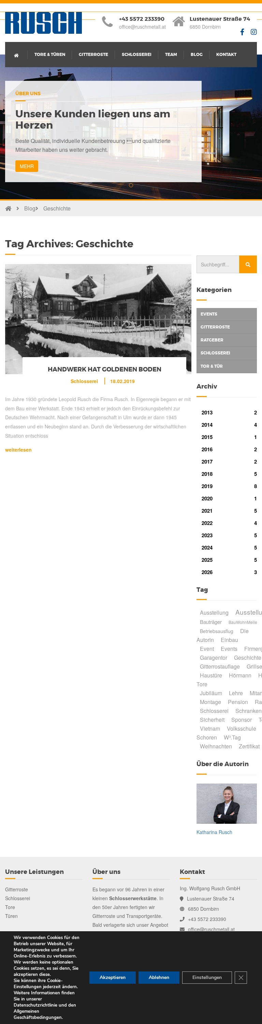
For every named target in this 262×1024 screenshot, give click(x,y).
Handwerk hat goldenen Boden (104, 369)
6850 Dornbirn (205, 26)
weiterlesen (18, 449)
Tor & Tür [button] (212, 366)
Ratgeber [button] (212, 340)
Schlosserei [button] (215, 353)
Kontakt (226, 54)
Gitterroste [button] (215, 327)
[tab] (226, 314)
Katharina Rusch (214, 832)
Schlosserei (136, 54)
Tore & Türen (49, 54)
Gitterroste (93, 54)
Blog (197, 54)
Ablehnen (159, 977)
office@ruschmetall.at (142, 26)
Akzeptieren (113, 977)
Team (171, 54)
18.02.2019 (122, 381)
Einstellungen (207, 977)
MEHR (27, 166)
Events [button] (209, 314)
